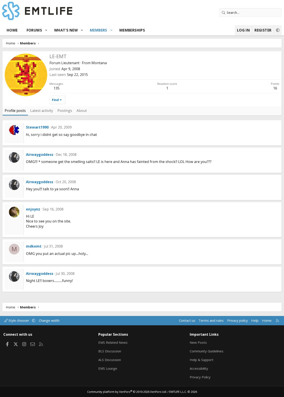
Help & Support (201, 359)
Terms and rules (211, 320)
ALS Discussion (109, 359)
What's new (66, 30)
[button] (46, 30)
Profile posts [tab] (15, 110)
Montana (99, 62)
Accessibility (199, 368)
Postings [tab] (64, 110)
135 (56, 88)
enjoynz (33, 209)
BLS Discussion (109, 351)
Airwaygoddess (39, 154)
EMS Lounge (107, 368)
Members (98, 30)
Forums (34, 30)
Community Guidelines (206, 351)
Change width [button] (49, 320)
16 (275, 88)
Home (12, 30)
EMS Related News (113, 342)
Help (254, 320)
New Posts (198, 342)
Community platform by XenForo (127, 392)
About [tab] (82, 110)
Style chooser (19, 320)
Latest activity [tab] (41, 110)
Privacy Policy (200, 377)
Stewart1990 (37, 127)
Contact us (187, 320)
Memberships (132, 30)
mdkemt (33, 246)
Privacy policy (237, 320)
